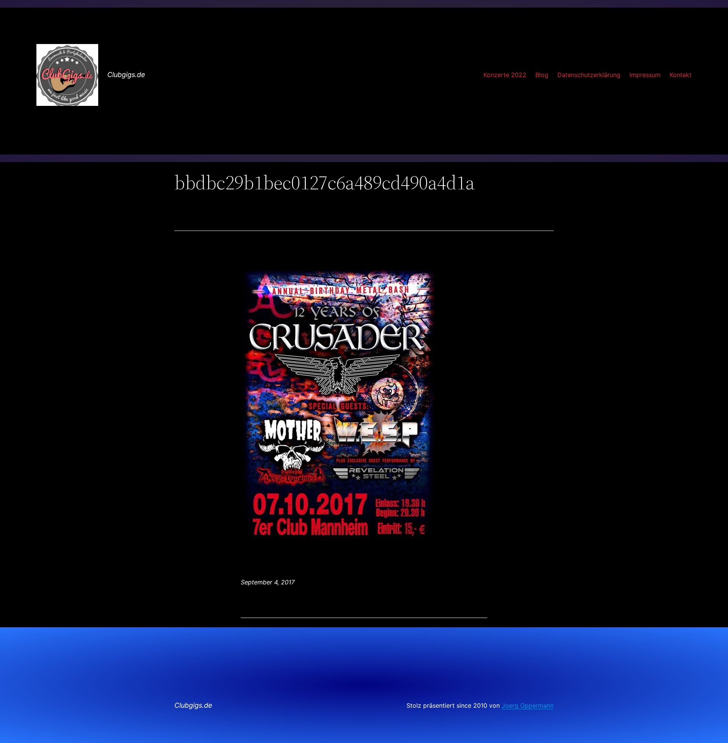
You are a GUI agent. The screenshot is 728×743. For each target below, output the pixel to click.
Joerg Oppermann (528, 705)
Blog (541, 75)
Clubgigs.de (126, 75)
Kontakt (681, 75)
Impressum (645, 75)
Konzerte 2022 (504, 75)
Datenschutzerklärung (588, 75)
